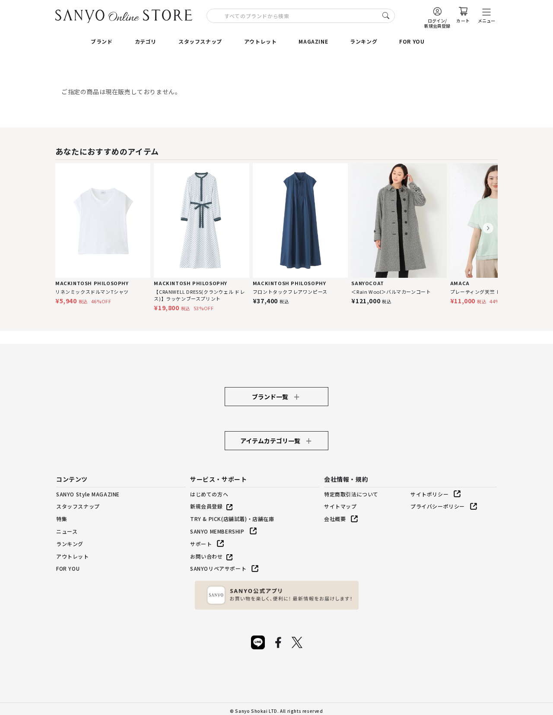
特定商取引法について (351, 494)
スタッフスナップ (200, 41)
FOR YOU (411, 41)
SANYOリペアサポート (218, 568)
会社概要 (335, 518)
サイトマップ (340, 506)
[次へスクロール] (488, 228)
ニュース (66, 531)
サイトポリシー (429, 494)
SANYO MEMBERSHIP (217, 531)
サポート (201, 543)
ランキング (363, 41)
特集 (61, 518)
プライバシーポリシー (437, 506)
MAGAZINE (313, 41)
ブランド (101, 41)
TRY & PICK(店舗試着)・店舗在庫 (232, 518)
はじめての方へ (209, 494)
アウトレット (260, 41)
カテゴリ (145, 41)
